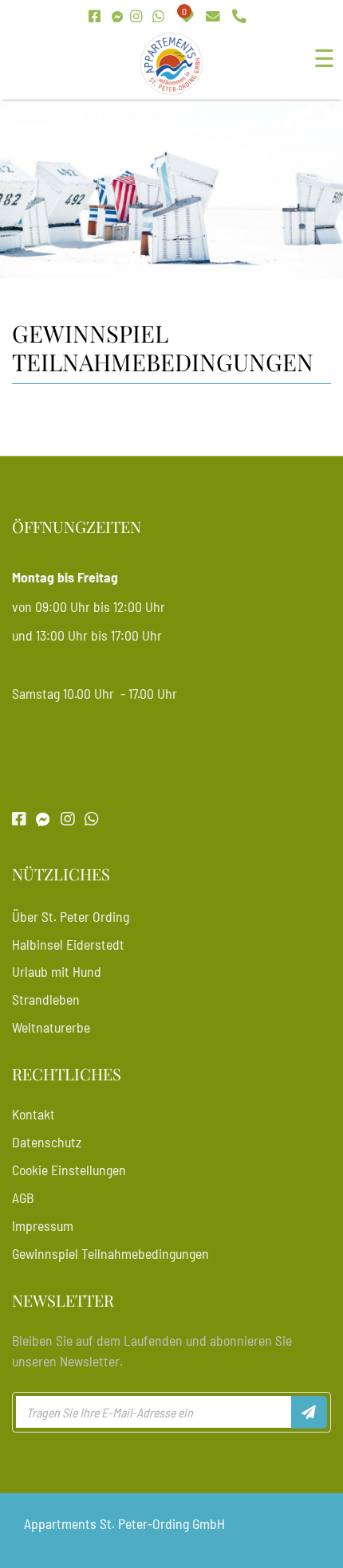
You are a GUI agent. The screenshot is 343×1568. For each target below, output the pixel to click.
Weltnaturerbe (51, 1027)
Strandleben (46, 999)
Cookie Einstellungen (69, 1169)
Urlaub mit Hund (56, 971)
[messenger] (118, 17)
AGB (23, 1197)
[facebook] (96, 17)
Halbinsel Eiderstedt (68, 944)
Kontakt (33, 1114)
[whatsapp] (160, 17)
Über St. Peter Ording (70, 916)
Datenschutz (46, 1142)
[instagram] (138, 17)
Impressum (42, 1225)
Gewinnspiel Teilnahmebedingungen (110, 1253)
